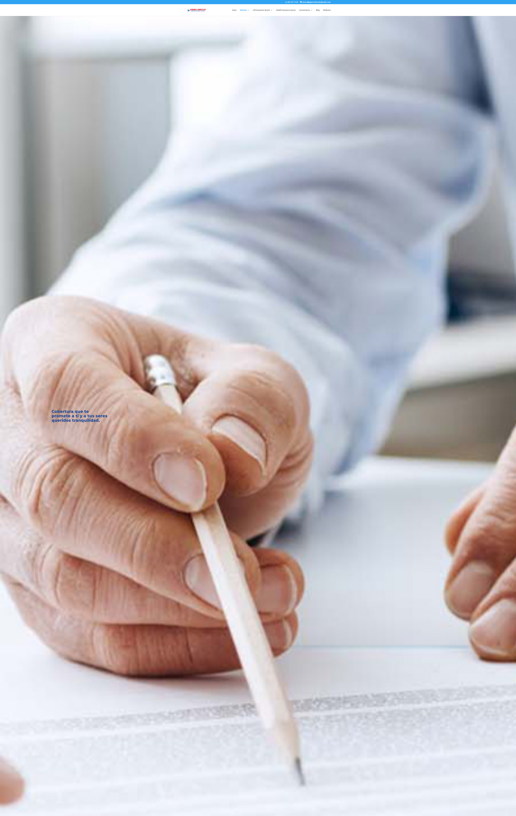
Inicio (234, 10)
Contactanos (304, 10)
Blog (318, 10)
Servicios (243, 10)
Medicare (327, 10)
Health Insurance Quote (285, 10)
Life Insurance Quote (261, 10)
